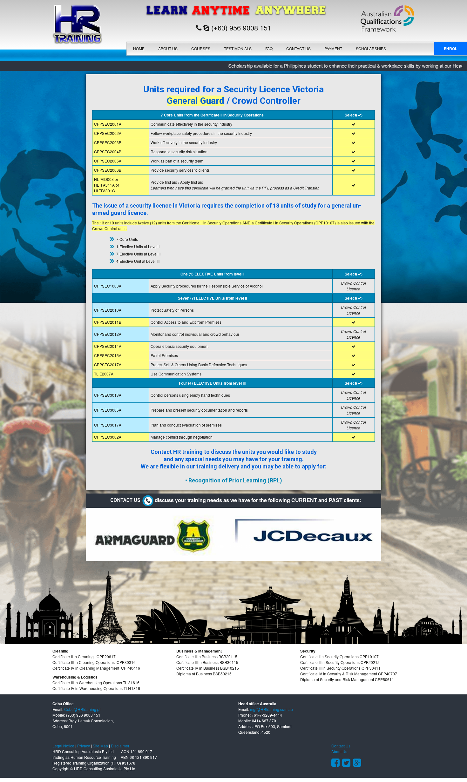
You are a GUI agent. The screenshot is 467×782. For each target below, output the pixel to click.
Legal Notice (63, 745)
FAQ (269, 48)
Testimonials (238, 48)
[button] (108, 534)
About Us (168, 48)
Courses (200, 48)
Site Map (100, 745)
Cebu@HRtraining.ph (83, 709)
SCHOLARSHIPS (371, 48)
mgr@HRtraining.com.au (271, 709)
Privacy (83, 745)
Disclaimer (120, 745)
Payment (333, 48)
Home (139, 48)
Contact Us (298, 48)
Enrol (450, 48)
